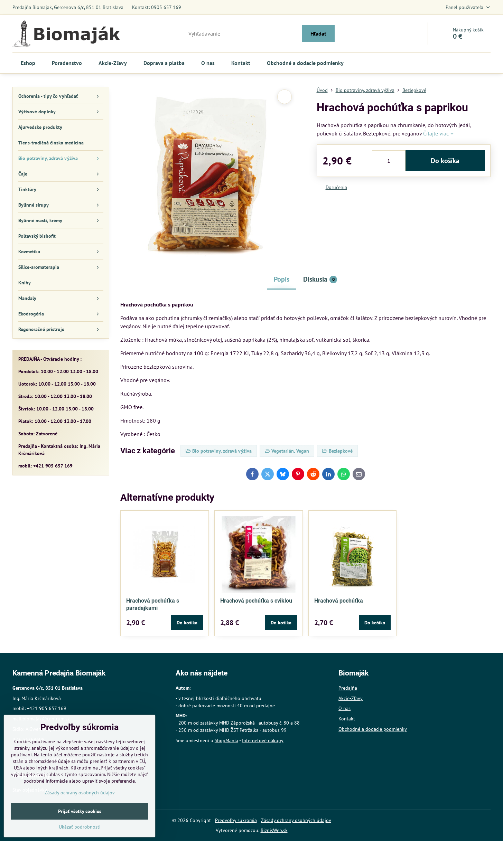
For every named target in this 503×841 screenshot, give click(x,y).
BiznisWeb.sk (274, 830)
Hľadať (318, 33)
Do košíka (445, 160)
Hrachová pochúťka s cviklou (256, 600)
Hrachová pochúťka (338, 600)
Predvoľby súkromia (236, 820)
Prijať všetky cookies (79, 811)
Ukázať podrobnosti (80, 827)
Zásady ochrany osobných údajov (296, 820)
